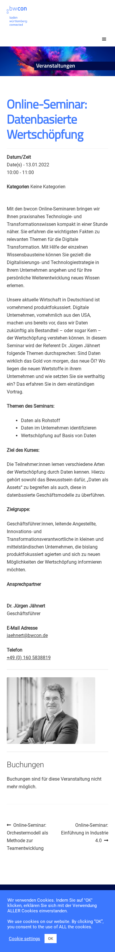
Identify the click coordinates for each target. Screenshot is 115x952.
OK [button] (50, 938)
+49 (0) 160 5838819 (29, 657)
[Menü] (99, 39)
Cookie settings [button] (24, 938)
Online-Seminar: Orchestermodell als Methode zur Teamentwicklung (27, 836)
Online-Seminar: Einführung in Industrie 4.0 (84, 832)
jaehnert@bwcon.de (27, 635)
